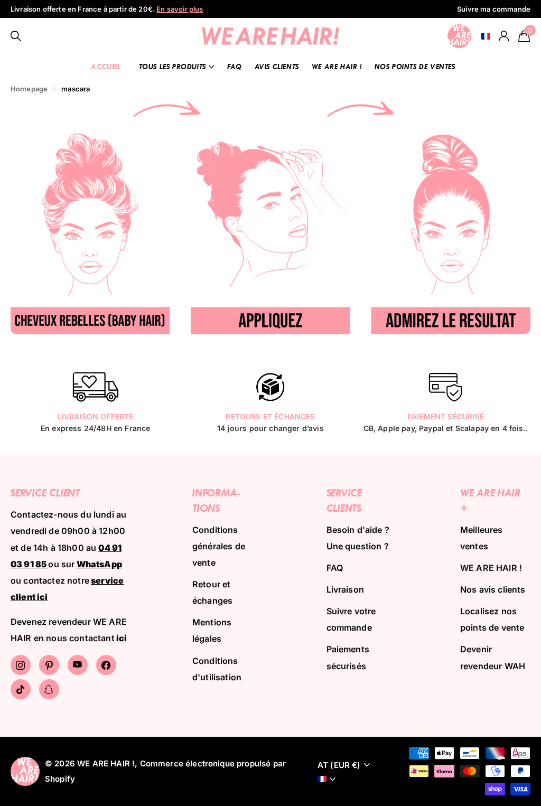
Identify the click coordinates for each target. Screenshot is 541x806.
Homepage (29, 89)
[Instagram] (21, 665)
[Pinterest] (49, 665)
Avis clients (277, 66)
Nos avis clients (493, 589)
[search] (16, 36)
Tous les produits (172, 66)
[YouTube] (78, 665)
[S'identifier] (504, 36)
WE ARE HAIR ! (337, 66)
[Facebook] (106, 665)
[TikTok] (21, 689)
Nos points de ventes (415, 66)
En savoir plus (179, 9)
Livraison (345, 589)
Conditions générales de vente (218, 546)
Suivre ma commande (493, 9)
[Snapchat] (49, 689)
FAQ (234, 66)
